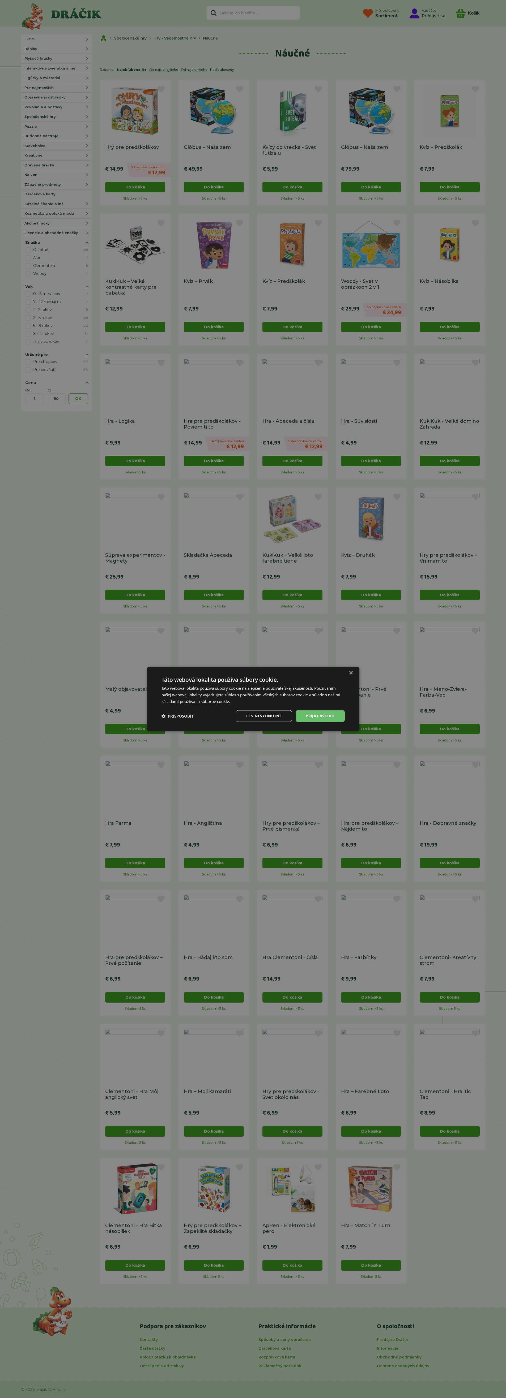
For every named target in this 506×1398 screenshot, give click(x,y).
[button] (177, 716)
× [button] (351, 673)
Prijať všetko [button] (320, 715)
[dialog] (253, 699)
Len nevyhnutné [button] (264, 715)
